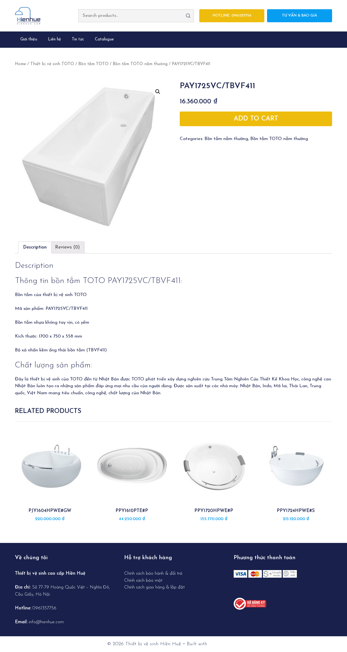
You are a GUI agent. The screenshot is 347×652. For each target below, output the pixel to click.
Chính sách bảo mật (143, 580)
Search (188, 15)
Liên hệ (54, 39)
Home (20, 64)
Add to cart (256, 119)
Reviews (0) (67, 247)
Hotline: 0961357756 (232, 16)
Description (35, 247)
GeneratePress (224, 644)
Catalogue (104, 39)
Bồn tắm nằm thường (226, 138)
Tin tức (78, 39)
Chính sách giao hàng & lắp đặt (154, 587)
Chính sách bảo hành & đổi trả (154, 573)
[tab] (35, 247)
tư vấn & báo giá (299, 16)
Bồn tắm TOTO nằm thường (140, 64)
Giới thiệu (28, 39)
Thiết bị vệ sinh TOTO (52, 64)
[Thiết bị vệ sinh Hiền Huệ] (27, 15)
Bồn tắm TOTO (93, 64)
